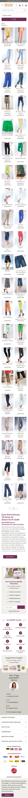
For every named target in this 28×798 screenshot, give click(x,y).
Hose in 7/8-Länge (20, 44)
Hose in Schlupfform (7, 317)
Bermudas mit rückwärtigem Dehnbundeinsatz (7, 112)
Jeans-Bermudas (7, 44)
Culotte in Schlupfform (7, 294)
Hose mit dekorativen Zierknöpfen (7, 411)
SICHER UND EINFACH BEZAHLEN (11, 722)
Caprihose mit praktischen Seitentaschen (7, 66)
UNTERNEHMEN (6, 731)
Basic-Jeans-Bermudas (7, 204)
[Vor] (17, 508)
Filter (15, 19)
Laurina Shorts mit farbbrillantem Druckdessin (20, 182)
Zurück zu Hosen (7, 15)
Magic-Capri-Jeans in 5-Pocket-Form (20, 135)
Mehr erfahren (10, 557)
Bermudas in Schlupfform (7, 182)
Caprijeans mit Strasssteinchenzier (20, 364)
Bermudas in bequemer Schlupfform (7, 434)
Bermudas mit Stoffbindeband (20, 341)
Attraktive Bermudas (20, 499)
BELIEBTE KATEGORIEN (8, 717)
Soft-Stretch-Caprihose (20, 204)
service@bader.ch (13, 702)
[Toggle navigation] (2, 5)
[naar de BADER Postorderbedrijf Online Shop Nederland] (20, 749)
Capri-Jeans (7, 478)
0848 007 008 (13, 696)
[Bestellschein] (22, 5)
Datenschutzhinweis (14, 611)
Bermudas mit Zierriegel (7, 135)
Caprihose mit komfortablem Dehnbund (20, 66)
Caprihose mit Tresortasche (20, 434)
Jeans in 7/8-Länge (7, 226)
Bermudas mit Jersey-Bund (7, 248)
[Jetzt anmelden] (21, 607)
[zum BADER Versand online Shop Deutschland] (7, 749)
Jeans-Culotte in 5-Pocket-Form (20, 89)
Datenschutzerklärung (7, 791)
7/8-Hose (20, 226)
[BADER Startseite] (8, 5)
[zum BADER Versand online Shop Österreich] (16, 749)
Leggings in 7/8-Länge (7, 363)
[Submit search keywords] (24, 10)
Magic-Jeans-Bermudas (20, 158)
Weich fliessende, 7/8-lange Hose (7, 159)
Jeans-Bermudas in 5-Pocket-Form (21, 295)
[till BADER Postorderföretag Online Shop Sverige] (12, 749)
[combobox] (14, 10)
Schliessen (7, 795)
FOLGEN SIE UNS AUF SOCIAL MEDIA (12, 741)
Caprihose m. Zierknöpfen (21, 387)
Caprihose (20, 247)
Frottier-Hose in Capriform (7, 89)
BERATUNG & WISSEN (8, 736)
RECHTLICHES (6, 727)
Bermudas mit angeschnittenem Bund (20, 318)
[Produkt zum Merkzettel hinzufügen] (12, 29)
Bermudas (7, 271)
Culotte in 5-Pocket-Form (7, 500)
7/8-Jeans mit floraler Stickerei (20, 112)
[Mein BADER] (16, 5)
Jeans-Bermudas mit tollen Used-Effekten (20, 271)
